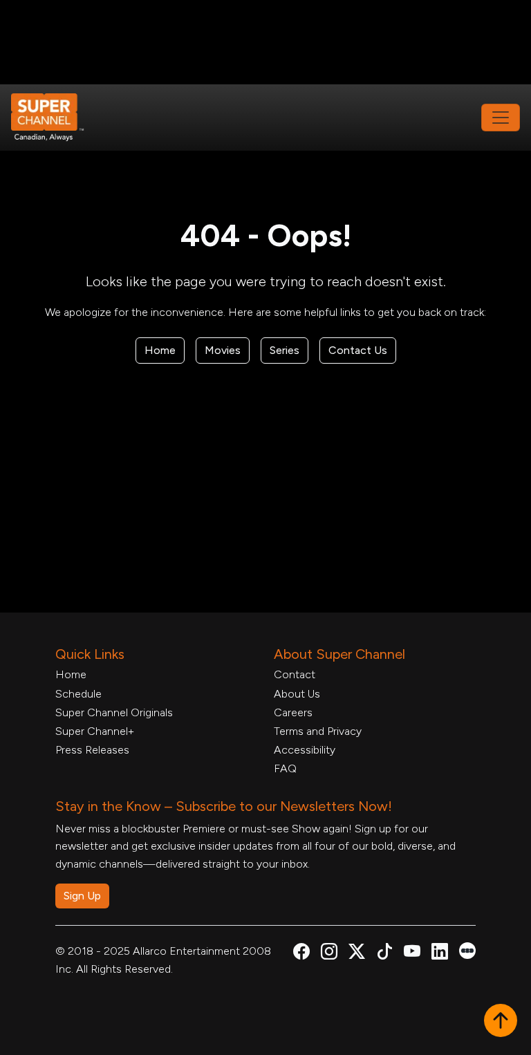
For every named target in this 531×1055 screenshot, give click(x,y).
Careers (293, 712)
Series (284, 350)
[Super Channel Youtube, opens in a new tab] (412, 953)
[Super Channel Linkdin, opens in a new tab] (439, 953)
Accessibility (304, 749)
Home (160, 350)
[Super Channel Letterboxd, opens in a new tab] (467, 949)
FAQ (285, 768)
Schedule (78, 693)
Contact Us (357, 350)
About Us (297, 693)
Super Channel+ (94, 731)
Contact (294, 674)
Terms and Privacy (318, 731)
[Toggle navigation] (500, 117)
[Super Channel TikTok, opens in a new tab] (384, 953)
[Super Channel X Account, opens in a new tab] (356, 953)
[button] (500, 1022)
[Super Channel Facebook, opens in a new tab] (301, 953)
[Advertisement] (265, 42)
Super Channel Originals (114, 712)
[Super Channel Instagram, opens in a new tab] (329, 953)
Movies (223, 350)
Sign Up (82, 895)
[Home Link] (56, 117)
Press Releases (92, 749)
